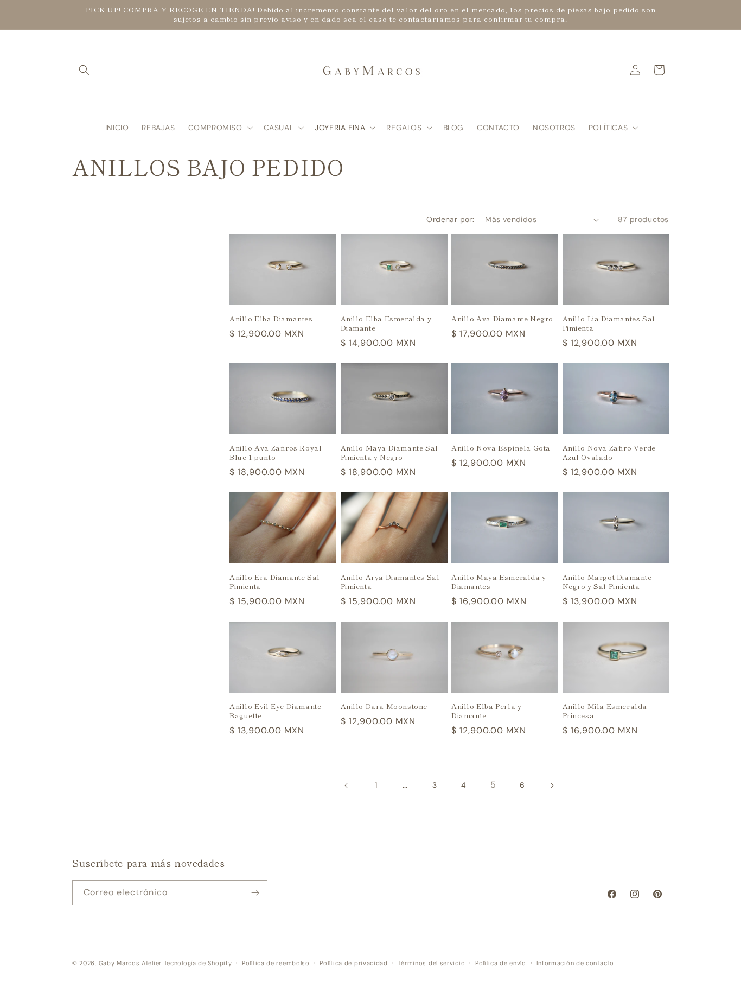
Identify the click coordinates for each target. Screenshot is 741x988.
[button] (84, 70)
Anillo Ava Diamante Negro (502, 319)
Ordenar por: (450, 219)
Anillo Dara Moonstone (384, 706)
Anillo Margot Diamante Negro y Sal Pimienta (607, 582)
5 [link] (493, 784)
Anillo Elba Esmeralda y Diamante (386, 323)
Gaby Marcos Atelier (130, 963)
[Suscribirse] (255, 892)
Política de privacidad (353, 963)
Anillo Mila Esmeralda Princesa (605, 711)
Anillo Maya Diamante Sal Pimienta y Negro (389, 453)
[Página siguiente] (552, 785)
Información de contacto (575, 963)
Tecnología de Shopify (198, 963)
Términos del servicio (431, 963)
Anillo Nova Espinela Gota (501, 448)
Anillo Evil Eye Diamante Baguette (275, 711)
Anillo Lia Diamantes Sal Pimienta (609, 323)
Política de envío (500, 963)
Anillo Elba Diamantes (271, 319)
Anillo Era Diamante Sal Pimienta (274, 582)
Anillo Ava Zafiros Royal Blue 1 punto (275, 453)
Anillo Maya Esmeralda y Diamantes (498, 582)
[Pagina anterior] (347, 785)
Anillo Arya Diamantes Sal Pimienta (390, 582)
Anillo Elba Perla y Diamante (486, 711)
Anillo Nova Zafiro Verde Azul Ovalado (609, 453)
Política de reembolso (276, 963)
